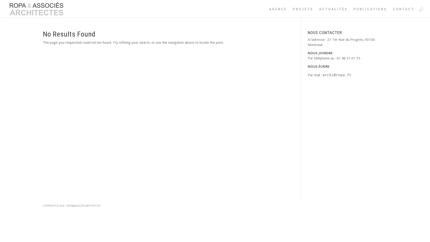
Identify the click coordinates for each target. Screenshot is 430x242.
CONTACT (403, 9)
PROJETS (303, 9)
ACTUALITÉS (333, 9)
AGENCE (278, 9)
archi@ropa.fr (337, 75)
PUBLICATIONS (370, 9)
